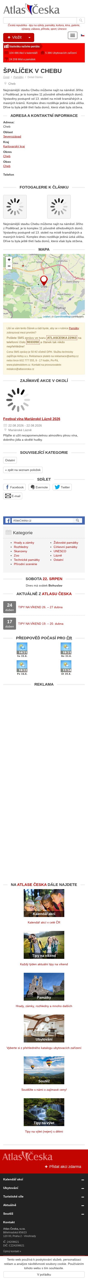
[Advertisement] (44, 733)
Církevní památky (65, 547)
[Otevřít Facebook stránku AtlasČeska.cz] (44, 520)
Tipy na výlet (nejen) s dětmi (44, 1131)
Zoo (16, 555)
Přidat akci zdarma (64, 1166)
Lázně (58, 555)
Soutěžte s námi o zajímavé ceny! (44, 1089)
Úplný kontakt (11, 1251)
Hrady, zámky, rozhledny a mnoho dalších (44, 1006)
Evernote (41, 487)
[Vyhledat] (81, 20)
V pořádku (44, 1274)
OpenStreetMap (62, 316)
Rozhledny (21, 547)
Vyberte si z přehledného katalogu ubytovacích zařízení (44, 1048)
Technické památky (27, 559)
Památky (18, 77)
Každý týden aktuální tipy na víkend (44, 964)
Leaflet (46, 316)
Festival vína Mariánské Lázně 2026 (31, 419)
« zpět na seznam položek (23, 470)
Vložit (16, 37)
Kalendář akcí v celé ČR (44, 922)
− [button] (9, 266)
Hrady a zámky (24, 542)
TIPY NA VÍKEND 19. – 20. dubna (40, 623)
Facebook (16, 487)
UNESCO (60, 551)
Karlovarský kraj (14, 146)
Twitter (65, 487)
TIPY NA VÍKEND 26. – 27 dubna (40, 607)
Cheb (6, 156)
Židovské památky (66, 542)
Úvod (6, 77)
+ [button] (9, 259)
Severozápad (12, 136)
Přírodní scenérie (25, 564)
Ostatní (10, 460)
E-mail (15, 496)
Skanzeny (20, 551)
